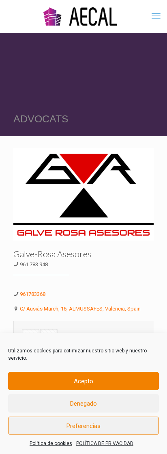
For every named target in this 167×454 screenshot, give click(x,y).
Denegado (83, 403)
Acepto (83, 381)
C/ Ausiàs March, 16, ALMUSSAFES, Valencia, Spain (80, 309)
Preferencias (83, 426)
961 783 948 (34, 264)
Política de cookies (51, 443)
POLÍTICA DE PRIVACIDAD (104, 443)
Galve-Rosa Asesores (52, 254)
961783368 (32, 294)
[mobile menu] (156, 16)
